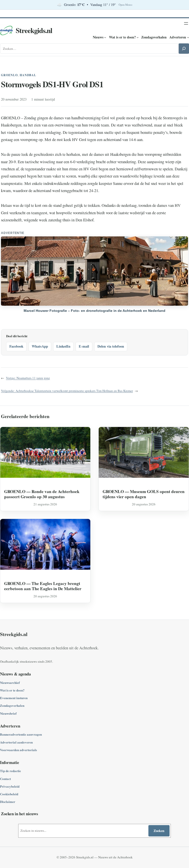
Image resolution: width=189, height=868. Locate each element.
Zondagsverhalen (12, 705)
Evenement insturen (14, 697)
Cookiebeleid (9, 794)
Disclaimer (7, 801)
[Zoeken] (184, 48)
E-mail (84, 346)
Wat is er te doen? (12, 690)
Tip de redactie (10, 770)
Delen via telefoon (110, 346)
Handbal (28, 75)
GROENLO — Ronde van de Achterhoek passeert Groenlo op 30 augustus (41, 494)
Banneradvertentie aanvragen (21, 734)
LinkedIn (63, 346)
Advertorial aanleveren (16, 742)
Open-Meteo (125, 4)
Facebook (16, 346)
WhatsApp (40, 346)
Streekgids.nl (34, 30)
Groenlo (9, 75)
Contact (5, 778)
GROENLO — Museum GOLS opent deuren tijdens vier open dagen (144, 494)
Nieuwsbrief (8, 713)
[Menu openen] (186, 23)
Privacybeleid (9, 786)
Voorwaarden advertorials (18, 749)
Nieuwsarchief (10, 682)
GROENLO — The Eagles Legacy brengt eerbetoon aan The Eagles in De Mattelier (42, 586)
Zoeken (159, 830)
